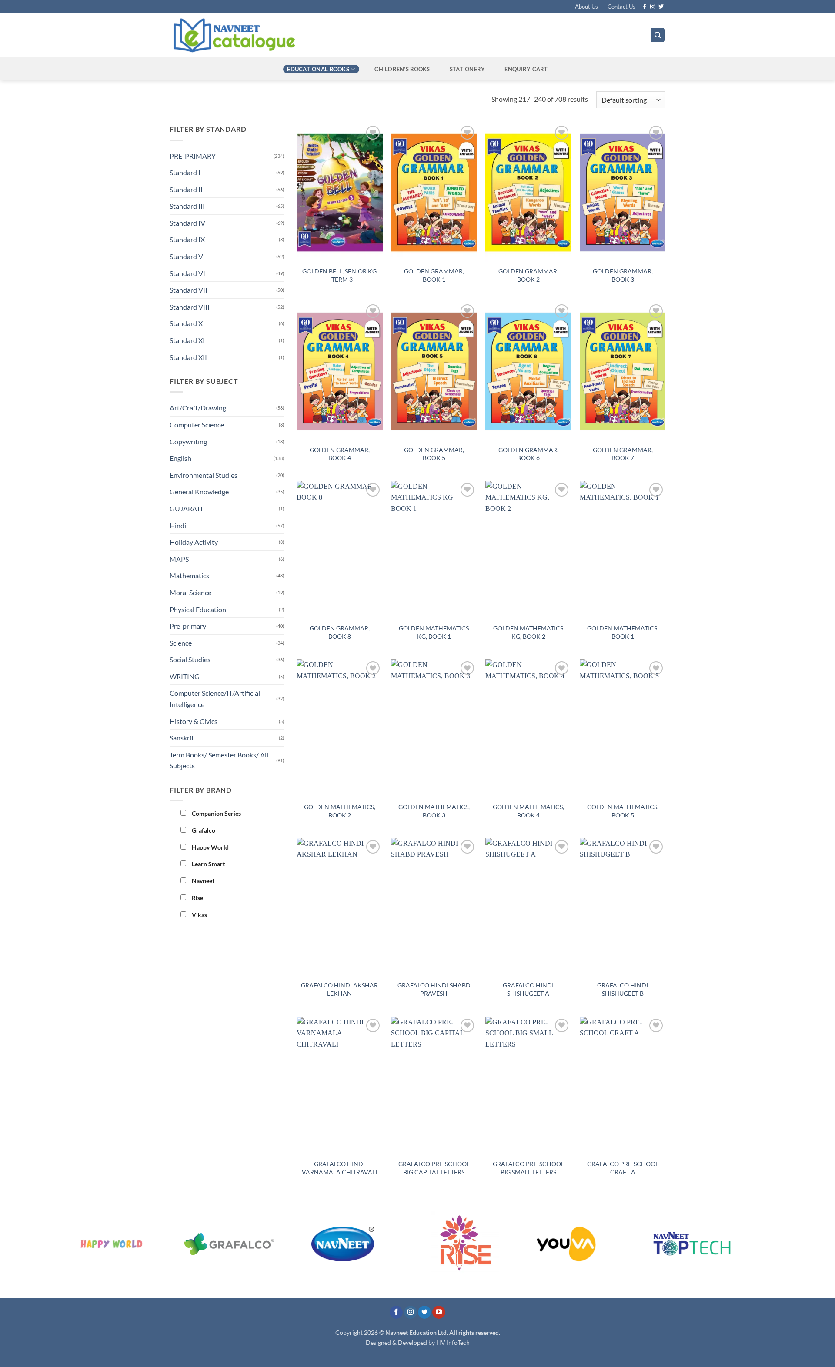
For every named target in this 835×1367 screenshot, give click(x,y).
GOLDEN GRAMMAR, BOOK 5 (434, 454)
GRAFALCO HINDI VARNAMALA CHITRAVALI (339, 1168)
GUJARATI (186, 508)
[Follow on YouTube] (438, 1312)
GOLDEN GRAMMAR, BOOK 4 (340, 454)
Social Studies (190, 659)
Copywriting (188, 441)
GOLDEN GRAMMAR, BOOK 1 (434, 275)
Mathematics (189, 575)
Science (181, 643)
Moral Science (190, 592)
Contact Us (621, 6)
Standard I (185, 172)
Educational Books (318, 69)
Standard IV (187, 223)
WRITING (185, 676)
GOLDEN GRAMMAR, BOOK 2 (528, 275)
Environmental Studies (203, 475)
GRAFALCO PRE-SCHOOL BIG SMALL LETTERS (528, 1168)
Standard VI (187, 273)
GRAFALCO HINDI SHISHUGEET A (528, 989)
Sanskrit (182, 738)
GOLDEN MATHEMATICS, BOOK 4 (528, 811)
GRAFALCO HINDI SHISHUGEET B (622, 989)
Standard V (186, 256)
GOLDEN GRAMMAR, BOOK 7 (623, 454)
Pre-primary (188, 626)
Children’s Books (402, 69)
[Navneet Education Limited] (308, 35)
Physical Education (198, 609)
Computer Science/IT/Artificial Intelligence (215, 698)
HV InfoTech (453, 1342)
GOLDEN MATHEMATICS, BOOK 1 (622, 632)
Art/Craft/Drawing (198, 407)
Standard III (187, 206)
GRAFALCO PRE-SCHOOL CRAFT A (622, 1168)
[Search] (658, 35)
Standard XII (188, 357)
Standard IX (187, 239)
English (180, 458)
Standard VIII (190, 307)
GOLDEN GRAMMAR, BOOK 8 (340, 632)
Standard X (186, 323)
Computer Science (197, 424)
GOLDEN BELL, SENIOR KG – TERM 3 (339, 275)
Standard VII (188, 290)
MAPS (179, 559)
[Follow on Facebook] (644, 7)
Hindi (178, 525)
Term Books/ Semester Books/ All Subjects (219, 760)
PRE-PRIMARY (193, 156)
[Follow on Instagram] (652, 7)
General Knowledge (199, 491)
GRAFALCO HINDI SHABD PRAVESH (434, 989)
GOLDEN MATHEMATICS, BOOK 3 (434, 811)
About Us (586, 6)
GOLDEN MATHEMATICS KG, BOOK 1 (434, 632)
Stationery (467, 69)
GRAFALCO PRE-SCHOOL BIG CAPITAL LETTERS (434, 1168)
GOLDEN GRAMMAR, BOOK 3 (623, 275)
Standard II (186, 189)
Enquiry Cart (526, 69)
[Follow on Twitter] (661, 7)
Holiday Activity (194, 542)
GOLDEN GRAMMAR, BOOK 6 (528, 454)
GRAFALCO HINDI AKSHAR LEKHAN (339, 989)
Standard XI (187, 340)
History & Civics (193, 721)
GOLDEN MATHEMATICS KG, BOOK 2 (528, 632)
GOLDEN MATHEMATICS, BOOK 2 (339, 811)
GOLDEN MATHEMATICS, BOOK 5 (622, 811)
